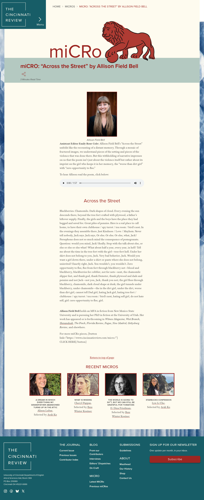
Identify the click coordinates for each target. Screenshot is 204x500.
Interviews (95, 459)
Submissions (130, 444)
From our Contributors (96, 452)
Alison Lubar (44, 410)
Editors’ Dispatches (100, 463)
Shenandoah (66, 323)
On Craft (94, 468)
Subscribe (175, 459)
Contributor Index (68, 459)
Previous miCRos (99, 486)
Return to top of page (102, 357)
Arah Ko (52, 414)
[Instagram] (5, 491)
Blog (94, 444)
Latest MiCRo (97, 481)
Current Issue (66, 450)
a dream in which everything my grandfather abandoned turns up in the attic (45, 403)
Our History (126, 468)
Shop (122, 473)
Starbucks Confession (158, 399)
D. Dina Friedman (120, 408)
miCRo (95, 475)
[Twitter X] (23, 491)
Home (57, 6)
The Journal (69, 444)
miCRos (70, 6)
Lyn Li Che (158, 403)
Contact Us (126, 478)
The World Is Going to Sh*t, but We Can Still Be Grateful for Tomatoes (121, 402)
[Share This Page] (24, 74)
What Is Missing (83, 399)
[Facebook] (11, 491)
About (125, 458)
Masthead (125, 464)
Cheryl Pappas (82, 403)
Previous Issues (68, 455)
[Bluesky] (17, 491)
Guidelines (125, 450)
